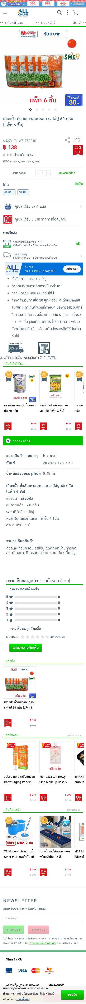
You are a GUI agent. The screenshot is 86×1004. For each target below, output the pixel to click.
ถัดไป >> (79, 22)
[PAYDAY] (43, 3)
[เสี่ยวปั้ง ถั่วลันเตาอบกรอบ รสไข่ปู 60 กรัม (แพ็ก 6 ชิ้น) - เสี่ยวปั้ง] (20, 682)
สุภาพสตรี (38, 929)
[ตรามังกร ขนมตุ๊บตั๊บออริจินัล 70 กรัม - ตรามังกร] (20, 386)
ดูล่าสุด (10, 660)
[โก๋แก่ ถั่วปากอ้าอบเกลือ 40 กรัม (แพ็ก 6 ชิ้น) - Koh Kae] (55, 386)
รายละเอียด (22, 441)
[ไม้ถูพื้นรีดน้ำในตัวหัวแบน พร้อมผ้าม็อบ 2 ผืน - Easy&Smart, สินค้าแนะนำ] (55, 832)
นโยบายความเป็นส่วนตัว (42, 943)
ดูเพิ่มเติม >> (74, 735)
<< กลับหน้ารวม (11, 22)
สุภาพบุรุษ (13, 929)
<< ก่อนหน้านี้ (46, 22)
